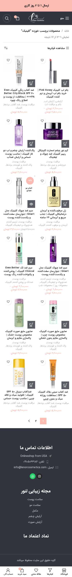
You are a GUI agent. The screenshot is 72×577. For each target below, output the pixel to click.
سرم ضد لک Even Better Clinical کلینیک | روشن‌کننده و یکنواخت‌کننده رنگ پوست (19, 271)
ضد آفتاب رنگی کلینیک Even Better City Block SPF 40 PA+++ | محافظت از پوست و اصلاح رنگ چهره (18, 95)
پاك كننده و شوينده (22, 165)
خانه (66, 31)
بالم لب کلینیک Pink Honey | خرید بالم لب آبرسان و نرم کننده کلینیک (53, 93)
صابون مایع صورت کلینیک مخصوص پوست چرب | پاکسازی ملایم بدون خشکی (53, 335)
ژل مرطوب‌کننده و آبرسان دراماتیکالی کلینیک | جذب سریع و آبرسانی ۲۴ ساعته (53, 214)
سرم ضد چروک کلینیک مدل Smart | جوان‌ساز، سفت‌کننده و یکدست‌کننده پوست (18, 214)
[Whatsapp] (33, 476)
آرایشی (58, 101)
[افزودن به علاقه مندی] (42, 60)
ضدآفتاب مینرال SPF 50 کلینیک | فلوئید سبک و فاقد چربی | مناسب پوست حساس (19, 395)
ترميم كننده (12, 222)
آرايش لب (49, 101)
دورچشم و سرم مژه (57, 165)
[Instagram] (39, 476)
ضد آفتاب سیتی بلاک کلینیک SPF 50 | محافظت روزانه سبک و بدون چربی (53, 395)
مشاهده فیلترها (56, 48)
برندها (7, 104)
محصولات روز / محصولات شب (53, 285)
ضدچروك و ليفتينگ (22, 225)
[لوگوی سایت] (36, 18)
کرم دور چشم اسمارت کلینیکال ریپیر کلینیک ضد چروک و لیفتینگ (53, 154)
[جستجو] (7, 18)
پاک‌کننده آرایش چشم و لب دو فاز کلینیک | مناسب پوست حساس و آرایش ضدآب (19, 154)
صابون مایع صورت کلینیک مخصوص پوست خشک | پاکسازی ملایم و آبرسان (19, 335)
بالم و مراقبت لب (53, 104)
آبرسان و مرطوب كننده (56, 225)
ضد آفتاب (15, 104)
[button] (31, 83)
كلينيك (19, 108)
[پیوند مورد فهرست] (36, 462)
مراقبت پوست (28, 104)
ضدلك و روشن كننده (23, 282)
